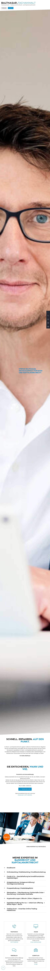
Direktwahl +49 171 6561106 (25, 795)
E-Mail (35, 964)
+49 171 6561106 (14, 942)
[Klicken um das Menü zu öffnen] (10, 8)
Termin (4, 8)
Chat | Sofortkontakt (35, 942)
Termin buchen (26, 789)
